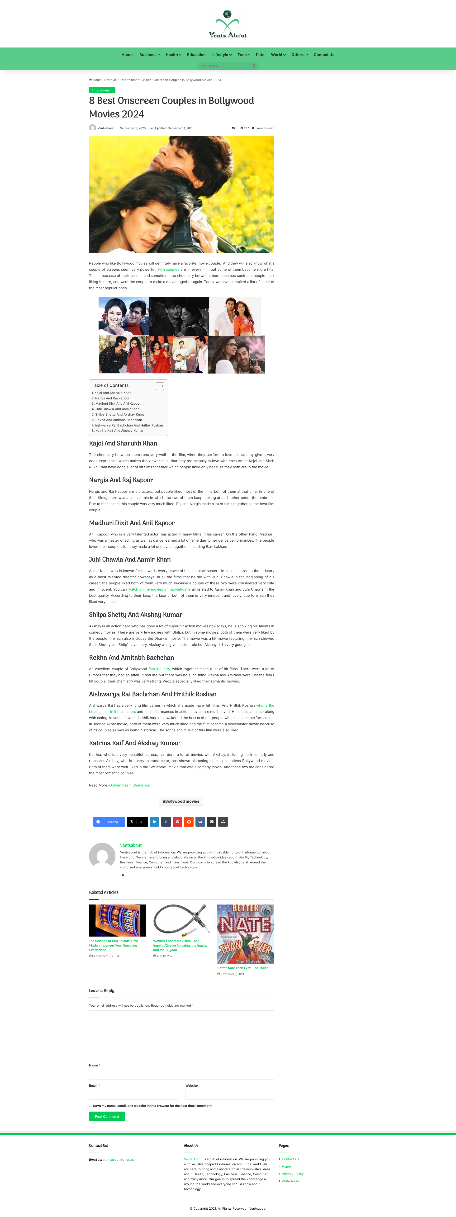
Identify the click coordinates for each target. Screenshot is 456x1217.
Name (94, 1065)
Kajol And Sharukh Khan (113, 393)
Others (297, 54)
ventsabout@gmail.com (120, 1159)
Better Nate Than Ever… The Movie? (243, 968)
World (276, 54)
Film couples (168, 269)
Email (94, 1085)
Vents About (193, 1159)
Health (172, 54)
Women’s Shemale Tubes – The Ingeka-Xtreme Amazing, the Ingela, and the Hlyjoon (180, 945)
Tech (242, 54)
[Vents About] (228, 23)
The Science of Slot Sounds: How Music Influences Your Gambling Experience (113, 945)
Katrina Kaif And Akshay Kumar (119, 430)
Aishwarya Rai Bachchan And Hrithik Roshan (129, 425)
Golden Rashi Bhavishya (129, 785)
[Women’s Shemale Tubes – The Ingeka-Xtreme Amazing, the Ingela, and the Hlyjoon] (181, 920)
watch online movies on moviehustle (159, 589)
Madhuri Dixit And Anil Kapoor (118, 403)
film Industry (159, 669)
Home (127, 54)
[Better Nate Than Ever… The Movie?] (245, 934)
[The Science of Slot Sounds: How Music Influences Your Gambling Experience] (117, 920)
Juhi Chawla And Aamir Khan (117, 409)
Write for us (291, 1181)
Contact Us (324, 54)
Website (191, 1085)
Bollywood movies (182, 801)
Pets (260, 54)
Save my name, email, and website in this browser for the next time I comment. (153, 1106)
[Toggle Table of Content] (157, 386)
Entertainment (130, 80)
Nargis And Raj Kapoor (112, 398)
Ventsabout (106, 128)
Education (196, 54)
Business (148, 54)
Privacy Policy (293, 1174)
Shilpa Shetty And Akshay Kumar (120, 414)
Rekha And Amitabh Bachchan (118, 420)
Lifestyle (220, 54)
